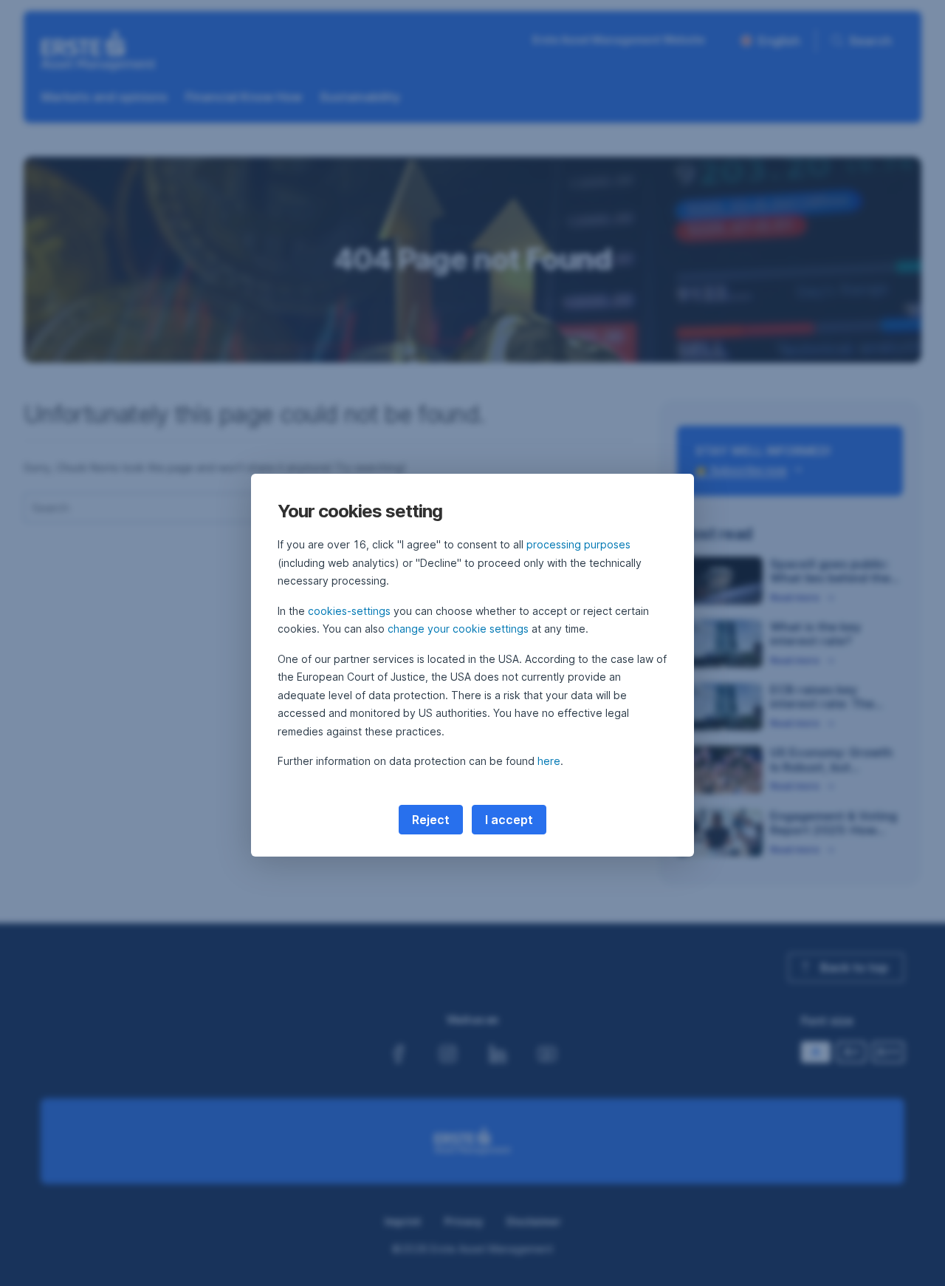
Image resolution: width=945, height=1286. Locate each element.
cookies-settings (349, 611)
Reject (431, 819)
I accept (509, 819)
